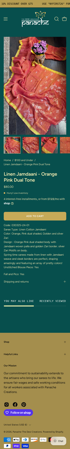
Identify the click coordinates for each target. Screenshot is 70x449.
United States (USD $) (15, 424)
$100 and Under (24, 160)
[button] (56, 18)
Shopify (59, 432)
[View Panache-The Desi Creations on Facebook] (15, 404)
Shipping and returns (16, 281)
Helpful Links (11, 354)
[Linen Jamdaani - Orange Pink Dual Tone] (12, 145)
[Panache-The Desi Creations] (35, 18)
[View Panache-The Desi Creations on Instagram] (6, 404)
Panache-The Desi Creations (27, 432)
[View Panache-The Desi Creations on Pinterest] (24, 404)
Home (7, 160)
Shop (6, 341)
